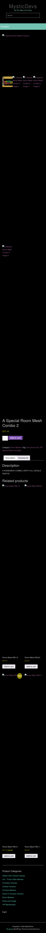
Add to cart (15, 438)
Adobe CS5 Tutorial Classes (13, 875)
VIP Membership (9, 904)
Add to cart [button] (9, 666)
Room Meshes (16, 447)
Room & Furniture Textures (12, 893)
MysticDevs (23, 6)
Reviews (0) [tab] (23, 458)
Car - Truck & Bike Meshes (12, 879)
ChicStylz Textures (9, 883)
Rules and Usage (9, 901)
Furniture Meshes (9, 890)
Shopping (9, 929)
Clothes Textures (9, 886)
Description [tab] (10, 458)
